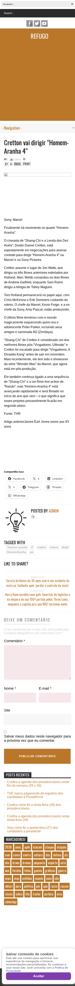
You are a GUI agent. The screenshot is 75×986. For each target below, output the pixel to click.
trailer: (37, 894)
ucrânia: (49, 894)
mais (8, 878)
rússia (9, 894)
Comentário (14, 641)
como (16, 855)
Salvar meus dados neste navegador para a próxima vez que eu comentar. (37, 738)
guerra (62, 870)
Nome (10, 688)
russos (64, 886)
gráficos (50, 870)
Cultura (17, 159)
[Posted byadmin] (17, 531)
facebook (29, 23)
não (57, 878)
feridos (16, 870)
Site (7, 710)
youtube (44, 23)
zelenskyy (10, 901)
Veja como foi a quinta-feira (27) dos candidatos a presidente (32, 829)
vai (31, 552)
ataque (49, 847)
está (63, 862)
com (7, 855)
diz (66, 855)
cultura (54, 547)
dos (7, 862)
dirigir (65, 547)
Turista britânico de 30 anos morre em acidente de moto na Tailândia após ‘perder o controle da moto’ (37, 583)
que (45, 886)
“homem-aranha (17, 547)
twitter (37, 23)
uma (59, 894)
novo (49, 878)
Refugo (39, 35)
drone (15, 862)
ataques (61, 847)
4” (32, 547)
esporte (52, 862)
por (38, 886)
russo (54, 886)
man (16, 878)
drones (26, 862)
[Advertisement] (37, 83)
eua (7, 870)
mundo (39, 878)
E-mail (45, 688)
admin (54, 511)
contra (27, 855)
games (38, 870)
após (27, 847)
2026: (8, 847)
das (48, 855)
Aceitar (38, 976)
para (18, 886)
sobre (19, 894)
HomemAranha (16, 552)
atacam (37, 847)
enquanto (39, 862)
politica (28, 886)
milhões (27, 878)
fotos (27, 870)
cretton (41, 547)
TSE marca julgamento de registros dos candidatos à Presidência (35, 795)
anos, (18, 847)
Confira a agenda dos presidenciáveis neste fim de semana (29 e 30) (38, 783)
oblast (9, 886)
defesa (57, 855)
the (27, 894)
